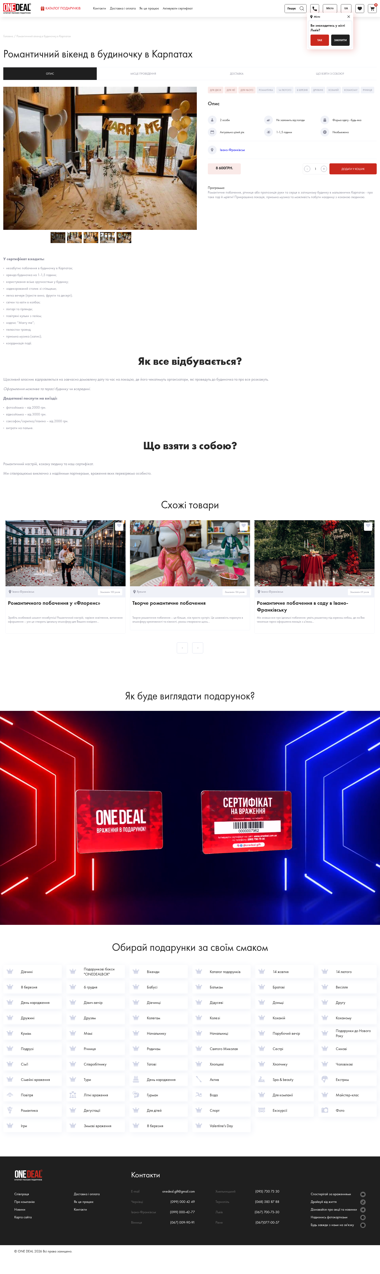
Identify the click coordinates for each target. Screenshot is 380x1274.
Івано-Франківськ (232, 150)
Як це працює (149, 8)
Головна (8, 36)
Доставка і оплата (123, 8)
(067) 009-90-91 (182, 1222)
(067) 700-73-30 (267, 1212)
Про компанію (24, 1201)
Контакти (99, 8)
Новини (19, 1209)
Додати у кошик (353, 169)
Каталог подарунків (63, 8)
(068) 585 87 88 (267, 1201)
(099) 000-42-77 (182, 1212)
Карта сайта (23, 1217)
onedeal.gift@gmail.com (178, 1191)
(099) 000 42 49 (182, 1201)
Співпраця (21, 1194)
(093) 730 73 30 (267, 1191)
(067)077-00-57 (267, 1222)
